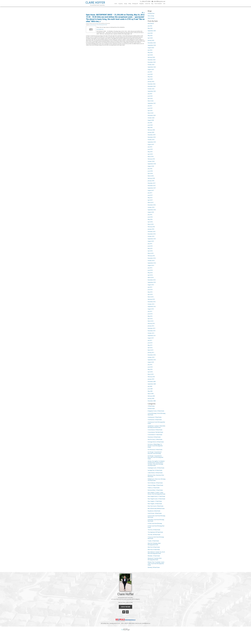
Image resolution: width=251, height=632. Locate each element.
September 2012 (152, 306)
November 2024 (152, 43)
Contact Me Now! (125, 606)
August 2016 (151, 212)
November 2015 (152, 234)
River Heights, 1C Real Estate (155, 501)
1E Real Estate (151, 406)
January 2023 (151, 81)
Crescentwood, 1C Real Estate (155, 434)
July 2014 (150, 268)
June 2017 (150, 195)
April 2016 (150, 222)
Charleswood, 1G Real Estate (155, 419)
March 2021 (150, 113)
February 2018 (151, 178)
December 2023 (151, 59)
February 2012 (151, 323)
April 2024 (150, 55)
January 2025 (151, 40)
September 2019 (152, 142)
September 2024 (152, 45)
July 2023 (150, 72)
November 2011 (152, 330)
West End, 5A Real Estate (154, 547)
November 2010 (152, 355)
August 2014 (151, 265)
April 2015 (150, 251)
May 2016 (150, 219)
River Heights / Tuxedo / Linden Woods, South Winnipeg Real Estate (156, 493)
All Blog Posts (151, 13)
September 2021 (152, 103)
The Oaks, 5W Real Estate (154, 534)
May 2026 (150, 28)
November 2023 (152, 62)
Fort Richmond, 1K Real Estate (155, 449)
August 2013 (151, 284)
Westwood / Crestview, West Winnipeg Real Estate (155, 559)
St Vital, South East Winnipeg (155, 523)
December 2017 (151, 183)
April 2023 (150, 79)
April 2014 (150, 275)
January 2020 (151, 132)
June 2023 (150, 74)
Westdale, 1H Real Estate (154, 556)
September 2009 (152, 384)
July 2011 (150, 340)
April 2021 (150, 110)
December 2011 (151, 328)
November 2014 (152, 258)
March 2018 (150, 176)
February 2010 (151, 376)
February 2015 (151, 255)
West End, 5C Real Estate (154, 549)
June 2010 (150, 367)
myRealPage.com (125, 630)
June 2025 (150, 33)
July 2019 (150, 147)
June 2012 (150, 313)
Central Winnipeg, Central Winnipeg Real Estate (98, 24)
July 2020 (150, 122)
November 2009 (152, 381)
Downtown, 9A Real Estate (154, 437)
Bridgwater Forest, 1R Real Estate (156, 411)
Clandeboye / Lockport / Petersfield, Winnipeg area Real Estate (156, 426)
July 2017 (150, 193)
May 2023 (150, 76)
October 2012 (151, 304)
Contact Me (147, 3)
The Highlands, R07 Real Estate (155, 532)
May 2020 (150, 127)
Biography (141, 3)
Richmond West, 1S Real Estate (155, 490)
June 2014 (150, 270)
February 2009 (151, 396)
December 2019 (151, 134)
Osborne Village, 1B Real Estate (155, 485)
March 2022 (150, 101)
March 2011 (150, 350)
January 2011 (151, 352)
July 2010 (150, 364)
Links (164, 3)
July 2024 (150, 50)
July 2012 (150, 311)
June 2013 (150, 289)
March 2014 (150, 277)
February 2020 (151, 130)
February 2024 (151, 57)
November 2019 (152, 137)
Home (115, 3)
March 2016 (150, 224)
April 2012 (150, 318)
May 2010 (150, 369)
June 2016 (150, 217)
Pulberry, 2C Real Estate (153, 487)
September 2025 (152, 30)
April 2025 (150, 38)
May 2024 (150, 52)
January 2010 (151, 379)
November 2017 (152, 185)
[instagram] (127, 611)
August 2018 (151, 166)
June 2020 (150, 125)
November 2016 (152, 205)
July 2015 (150, 243)
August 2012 (151, 309)
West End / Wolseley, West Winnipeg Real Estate (154, 544)
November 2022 (152, 86)
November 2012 (152, 301)
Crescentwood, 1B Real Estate (155, 429)
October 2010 (151, 357)
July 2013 (150, 287)
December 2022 (151, 84)
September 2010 (152, 359)
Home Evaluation (158, 3)
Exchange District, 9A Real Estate (156, 442)
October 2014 (151, 260)
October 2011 (151, 333)
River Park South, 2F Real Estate (155, 506)
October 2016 (151, 207)
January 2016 (151, 229)
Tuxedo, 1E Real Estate (153, 541)
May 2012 (150, 316)
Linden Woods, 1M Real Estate (155, 472)
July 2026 (150, 26)
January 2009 (151, 398)
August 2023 (151, 69)
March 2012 (150, 321)
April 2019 (150, 154)
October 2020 (151, 118)
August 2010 (151, 362)
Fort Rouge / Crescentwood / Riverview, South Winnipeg (155, 452)
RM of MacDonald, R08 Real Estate (156, 508)
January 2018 (151, 180)
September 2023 (152, 67)
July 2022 (150, 93)
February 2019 (151, 159)
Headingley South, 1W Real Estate (156, 468)
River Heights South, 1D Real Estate (156, 499)
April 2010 (150, 372)
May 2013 (150, 292)
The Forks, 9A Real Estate (154, 529)
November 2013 (152, 280)
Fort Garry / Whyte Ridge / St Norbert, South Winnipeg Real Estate (155, 446)
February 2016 (151, 226)
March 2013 (150, 297)
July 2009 (150, 386)
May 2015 (150, 248)
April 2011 (150, 347)
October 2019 (151, 139)
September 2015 (152, 239)
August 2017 (151, 190)
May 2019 (150, 151)
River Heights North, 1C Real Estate (156, 496)
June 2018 (150, 171)
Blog (152, 3)
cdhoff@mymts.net (146, 623)
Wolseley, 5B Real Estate (154, 567)
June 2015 (150, 246)
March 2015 (150, 253)
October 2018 (151, 161)
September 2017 (152, 188)
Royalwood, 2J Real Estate (154, 511)
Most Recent (151, 23)
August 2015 (151, 241)
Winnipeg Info (135, 3)
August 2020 (151, 120)
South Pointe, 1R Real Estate (155, 513)
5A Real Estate (151, 408)
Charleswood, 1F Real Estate (154, 417)
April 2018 (150, 173)
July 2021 (150, 105)
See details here (100, 29)
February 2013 (151, 299)
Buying (125, 3)
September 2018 (152, 164)
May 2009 (150, 391)
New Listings (151, 16)
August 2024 (151, 47)
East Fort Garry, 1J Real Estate (155, 439)
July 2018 (150, 168)
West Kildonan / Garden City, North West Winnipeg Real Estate (156, 552)
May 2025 (150, 35)
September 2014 (152, 263)
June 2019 (150, 149)
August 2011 (151, 338)
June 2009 (150, 388)
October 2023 (151, 64)
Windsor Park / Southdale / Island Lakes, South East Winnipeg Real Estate (156, 563)
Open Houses (151, 18)
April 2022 (150, 98)
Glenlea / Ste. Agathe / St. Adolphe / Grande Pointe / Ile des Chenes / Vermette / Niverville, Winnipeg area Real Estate (156, 463)
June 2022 (150, 96)
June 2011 (150, 343)
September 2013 (152, 282)
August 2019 (151, 144)
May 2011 (150, 345)
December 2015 (151, 231)
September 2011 (152, 335)
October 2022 (151, 89)
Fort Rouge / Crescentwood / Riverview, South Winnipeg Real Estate (155, 457)
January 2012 (151, 326)
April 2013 (150, 294)
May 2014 (150, 272)
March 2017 (150, 202)
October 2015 (151, 236)
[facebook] (123, 611)
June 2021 (150, 108)
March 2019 (150, 156)
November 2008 (152, 401)
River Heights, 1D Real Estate (155, 503)
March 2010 (150, 374)
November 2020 (152, 115)
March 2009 (150, 393)
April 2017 (150, 200)
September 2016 (152, 209)
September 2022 (152, 91)
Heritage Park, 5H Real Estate (155, 470)
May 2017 (150, 197)
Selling (129, 3)
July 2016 (150, 214)
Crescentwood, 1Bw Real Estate (155, 432)
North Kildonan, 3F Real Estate (155, 483)
